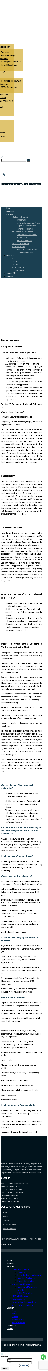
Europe (6, 1221)
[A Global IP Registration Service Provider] (11, 24)
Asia (5, 1213)
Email (4, 1363)
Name (4, 1360)
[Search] (28, 160)
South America (9, 1229)
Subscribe (24, 1365)
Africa (5, 1217)
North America (9, 1225)
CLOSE (5, 1368)
